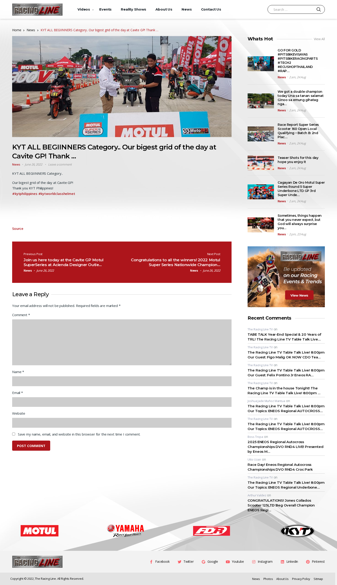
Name (18, 371)
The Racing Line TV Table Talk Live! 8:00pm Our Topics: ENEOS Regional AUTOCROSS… (286, 408)
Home (16, 30)
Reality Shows (133, 9)
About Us (163, 9)
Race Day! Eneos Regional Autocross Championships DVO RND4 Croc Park (280, 467)
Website (18, 413)
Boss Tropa (255, 437)
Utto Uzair (254, 459)
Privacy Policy (301, 579)
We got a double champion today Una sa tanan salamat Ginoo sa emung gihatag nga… (300, 98)
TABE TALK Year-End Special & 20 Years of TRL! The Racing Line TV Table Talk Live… (284, 336)
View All (319, 39)
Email (17, 392)
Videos (83, 9)
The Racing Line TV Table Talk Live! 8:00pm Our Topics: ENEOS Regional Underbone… (286, 484)
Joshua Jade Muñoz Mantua (266, 401)
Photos (268, 579)
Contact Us (211, 9)
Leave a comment (60, 164)
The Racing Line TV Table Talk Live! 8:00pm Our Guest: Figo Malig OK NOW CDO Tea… (286, 354)
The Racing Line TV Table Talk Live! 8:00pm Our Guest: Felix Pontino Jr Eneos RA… (286, 372)
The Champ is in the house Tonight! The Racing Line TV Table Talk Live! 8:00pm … (284, 390)
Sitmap (318, 579)
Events (105, 9)
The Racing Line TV (260, 329)
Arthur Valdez (257, 495)
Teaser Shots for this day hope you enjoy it (298, 160)
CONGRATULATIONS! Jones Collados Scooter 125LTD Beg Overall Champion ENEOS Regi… (281, 505)
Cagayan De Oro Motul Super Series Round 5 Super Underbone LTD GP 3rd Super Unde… (301, 188)
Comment (21, 314)
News (187, 9)
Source (17, 228)
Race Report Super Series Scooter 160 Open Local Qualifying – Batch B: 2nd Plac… (298, 131)
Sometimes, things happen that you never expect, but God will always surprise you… (300, 222)
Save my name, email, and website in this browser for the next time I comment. (79, 434)
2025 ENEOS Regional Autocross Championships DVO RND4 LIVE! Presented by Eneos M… (285, 447)
